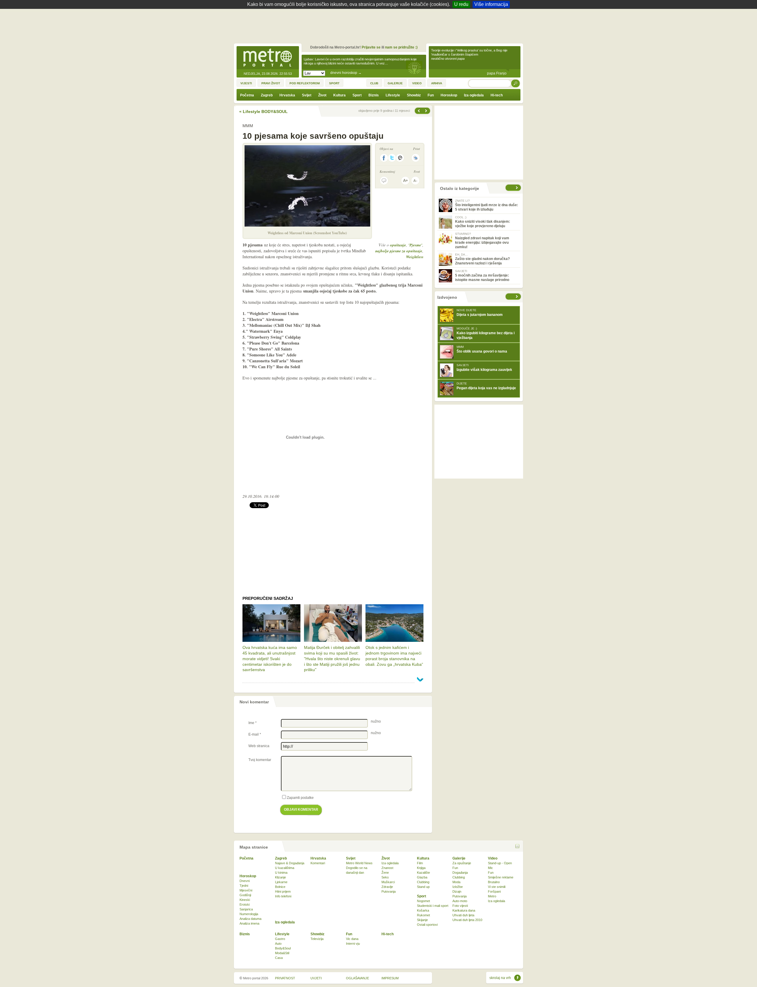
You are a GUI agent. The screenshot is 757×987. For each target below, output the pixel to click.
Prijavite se (371, 47)
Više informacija (491, 4)
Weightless (414, 256)
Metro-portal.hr (268, 58)
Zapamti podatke (300, 798)
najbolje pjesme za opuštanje (398, 250)
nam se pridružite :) (401, 47)
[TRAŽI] (516, 83)
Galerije (458, 858)
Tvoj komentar (259, 760)
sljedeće (517, 296)
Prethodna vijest (427, 110)
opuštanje (398, 245)
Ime (252, 723)
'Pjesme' (415, 245)
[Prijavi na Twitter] (392, 158)
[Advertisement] (380, 25)
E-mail (254, 734)
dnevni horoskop (346, 73)
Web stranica (258, 746)
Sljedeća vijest (418, 110)
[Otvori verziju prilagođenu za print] (415, 158)
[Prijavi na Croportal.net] (400, 158)
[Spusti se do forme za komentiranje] (384, 180)
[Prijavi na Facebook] (384, 158)
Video (492, 858)
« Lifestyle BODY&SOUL (263, 111)
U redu (461, 4)
